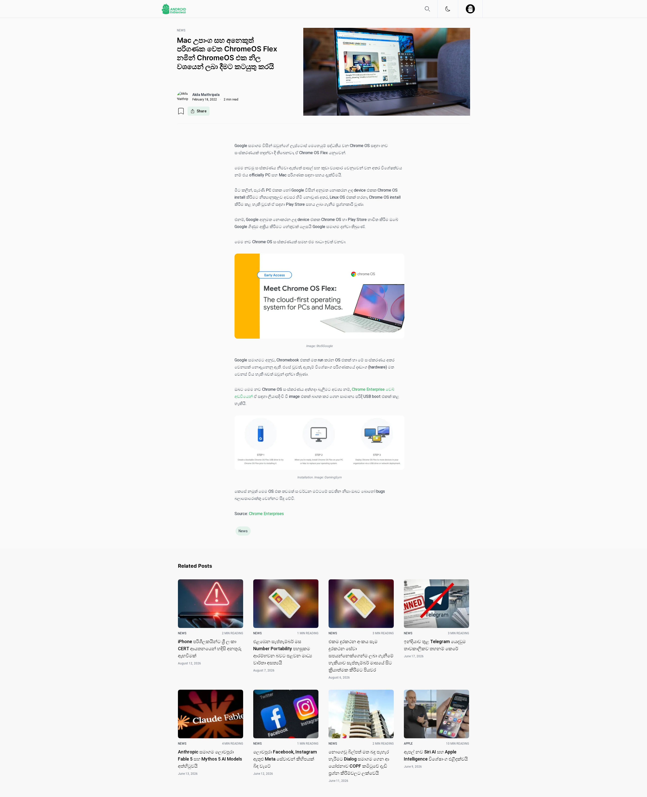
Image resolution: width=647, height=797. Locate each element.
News (243, 531)
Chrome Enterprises (266, 513)
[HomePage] (174, 9)
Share (201, 111)
